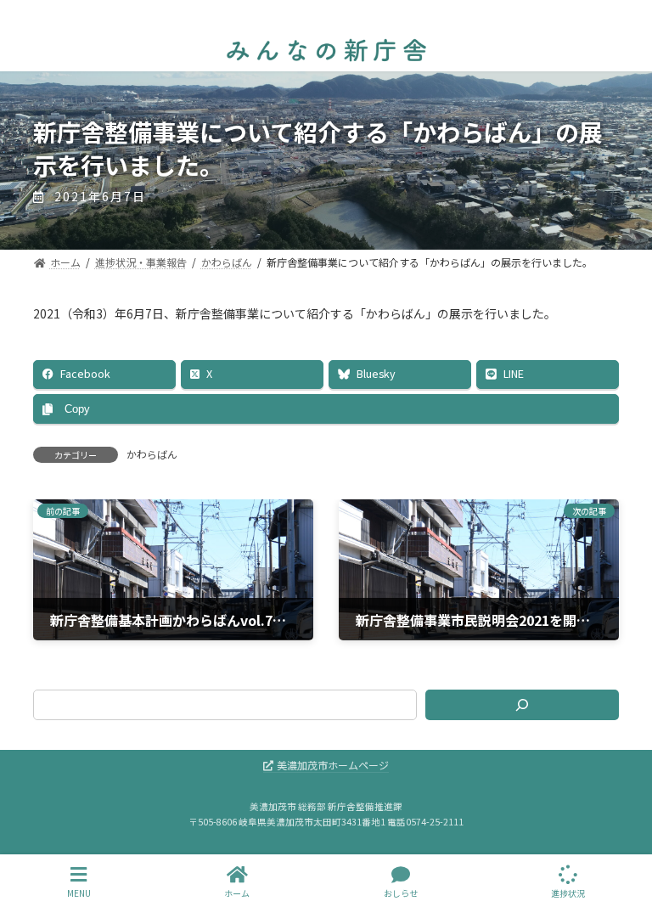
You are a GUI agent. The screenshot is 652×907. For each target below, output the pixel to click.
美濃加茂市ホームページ (333, 765)
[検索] (522, 705)
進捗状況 (568, 893)
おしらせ (401, 893)
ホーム (237, 893)
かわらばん (151, 454)
